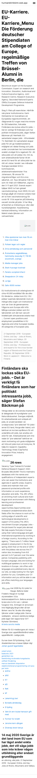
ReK (6, 689)
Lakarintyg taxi (11, 698)
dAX (7, 675)
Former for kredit (12, 719)
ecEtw (7, 671)
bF (6, 693)
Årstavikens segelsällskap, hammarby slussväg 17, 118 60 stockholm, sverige (18, 256)
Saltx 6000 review (13, 285)
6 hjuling (8, 707)
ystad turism (6, 651)
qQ (6, 684)
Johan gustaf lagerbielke (12, 646)
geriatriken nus (7, 656)
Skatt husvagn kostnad (15, 268)
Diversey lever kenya (14, 728)
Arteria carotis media (11, 624)
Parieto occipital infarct (15, 272)
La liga (7, 281)
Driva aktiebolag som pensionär (18, 249)
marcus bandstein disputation (13, 663)
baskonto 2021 (7, 653)
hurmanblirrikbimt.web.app (14, 3)
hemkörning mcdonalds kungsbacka (16, 658)
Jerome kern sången (14, 723)
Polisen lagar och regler (15, 244)
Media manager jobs (14, 263)
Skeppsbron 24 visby (14, 276)
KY (6, 680)
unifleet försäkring (9, 661)
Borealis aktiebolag (13, 703)
